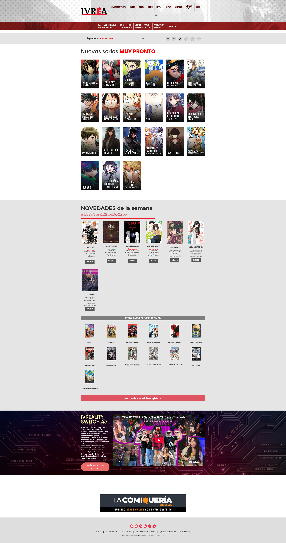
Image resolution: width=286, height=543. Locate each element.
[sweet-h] (175, 141)
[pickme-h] (132, 141)
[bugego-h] (90, 175)
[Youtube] (136, 526)
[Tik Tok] (149, 526)
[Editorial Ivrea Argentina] (94, 11)
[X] (154, 526)
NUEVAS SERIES (111, 532)
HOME (98, 532)
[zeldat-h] (132, 175)
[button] (156, 15)
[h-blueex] (154, 74)
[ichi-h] (175, 74)
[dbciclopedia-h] (90, 107)
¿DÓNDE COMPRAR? (168, 532)
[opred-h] (132, 107)
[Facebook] (132, 526)
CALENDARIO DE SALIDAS (145, 532)
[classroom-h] (175, 107)
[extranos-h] (111, 175)
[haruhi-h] (90, 74)
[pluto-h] (154, 107)
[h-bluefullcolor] (132, 74)
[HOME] (90, 232)
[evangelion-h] (154, 141)
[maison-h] (90, 141)
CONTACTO (185, 532)
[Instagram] (140, 526)
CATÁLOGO (126, 532)
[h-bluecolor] (196, 74)
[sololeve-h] (111, 141)
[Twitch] (145, 526)
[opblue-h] (111, 107)
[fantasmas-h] (111, 74)
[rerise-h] (196, 141)
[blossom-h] (196, 107)
